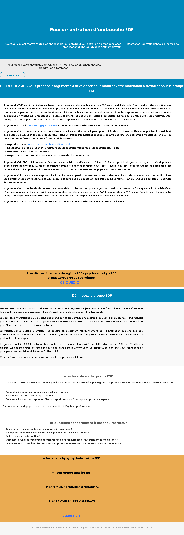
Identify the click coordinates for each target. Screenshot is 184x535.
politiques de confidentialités (126, 527)
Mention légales (80, 527)
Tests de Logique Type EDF (42, 125)
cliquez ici (119, 201)
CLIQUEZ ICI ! (71, 282)
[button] (12, 75)
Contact (146, 527)
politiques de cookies (100, 527)
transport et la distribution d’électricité (48, 144)
